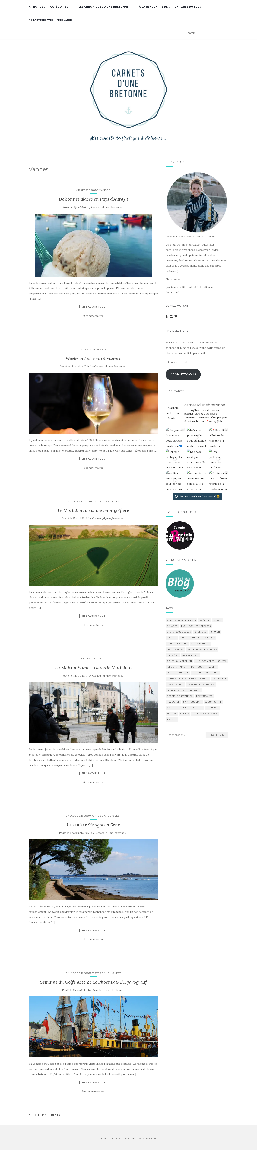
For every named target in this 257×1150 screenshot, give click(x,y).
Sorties (171, 713)
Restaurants (204, 696)
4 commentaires (93, 467)
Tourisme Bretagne (205, 713)
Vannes (171, 719)
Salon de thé (213, 702)
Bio (183, 626)
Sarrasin (172, 708)
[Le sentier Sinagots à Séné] (93, 869)
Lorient (197, 673)
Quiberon (173, 690)
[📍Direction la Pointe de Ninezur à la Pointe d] (218, 437)
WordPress (151, 1138)
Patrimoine (220, 678)
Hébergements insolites (211, 661)
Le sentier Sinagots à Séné (93, 825)
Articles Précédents (44, 1115)
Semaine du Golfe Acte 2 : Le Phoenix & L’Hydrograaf (93, 982)
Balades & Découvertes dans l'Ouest (93, 501)
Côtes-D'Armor (200, 643)
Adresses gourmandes (93, 190)
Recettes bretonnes (179, 696)
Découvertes (175, 649)
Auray (217, 620)
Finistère (173, 655)
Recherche (217, 734)
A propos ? (37, 6)
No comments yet (93, 1091)
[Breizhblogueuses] (180, 535)
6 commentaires (93, 782)
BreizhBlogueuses (179, 632)
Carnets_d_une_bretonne (106, 207)
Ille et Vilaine (176, 667)
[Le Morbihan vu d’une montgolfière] (93, 555)
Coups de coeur (93, 658)
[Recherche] (226, 33)
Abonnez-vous (183, 374)
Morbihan (212, 673)
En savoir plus (93, 306)
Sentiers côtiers (192, 708)
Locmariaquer (207, 667)
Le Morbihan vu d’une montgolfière (93, 510)
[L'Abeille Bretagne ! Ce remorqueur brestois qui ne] (175, 459)
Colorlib (126, 1138)
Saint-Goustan (192, 702)
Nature (204, 678)
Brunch (215, 632)
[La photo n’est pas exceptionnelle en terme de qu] (197, 459)
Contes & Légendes (203, 638)
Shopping (212, 708)
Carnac (171, 638)
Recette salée (192, 690)
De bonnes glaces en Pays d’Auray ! (93, 199)
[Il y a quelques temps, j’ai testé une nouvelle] (218, 459)
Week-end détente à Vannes (93, 358)
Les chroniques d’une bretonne (103, 6)
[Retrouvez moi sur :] (180, 583)
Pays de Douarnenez (201, 684)
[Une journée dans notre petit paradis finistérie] (175, 437)
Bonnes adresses (93, 349)
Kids (191, 667)
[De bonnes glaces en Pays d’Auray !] (93, 245)
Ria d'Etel (173, 702)
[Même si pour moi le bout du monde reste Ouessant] (197, 437)
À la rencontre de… (154, 6)
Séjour (184, 713)
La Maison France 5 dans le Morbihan (93, 667)
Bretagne (201, 632)
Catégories (59, 6)
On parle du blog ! (189, 6)
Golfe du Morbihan (179, 661)
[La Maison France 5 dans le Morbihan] (93, 712)
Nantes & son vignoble (181, 678)
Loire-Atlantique (178, 673)
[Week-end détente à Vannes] (93, 403)
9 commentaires (93, 316)
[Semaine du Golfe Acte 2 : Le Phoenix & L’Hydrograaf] (93, 1026)
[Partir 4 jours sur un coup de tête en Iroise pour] (175, 480)
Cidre (183, 638)
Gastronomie (190, 655)
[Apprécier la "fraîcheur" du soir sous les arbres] (197, 480)
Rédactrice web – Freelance (51, 20)
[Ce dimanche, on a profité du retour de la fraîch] (218, 480)
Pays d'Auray (175, 684)
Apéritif (205, 620)
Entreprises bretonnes (202, 649)
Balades (172, 626)
